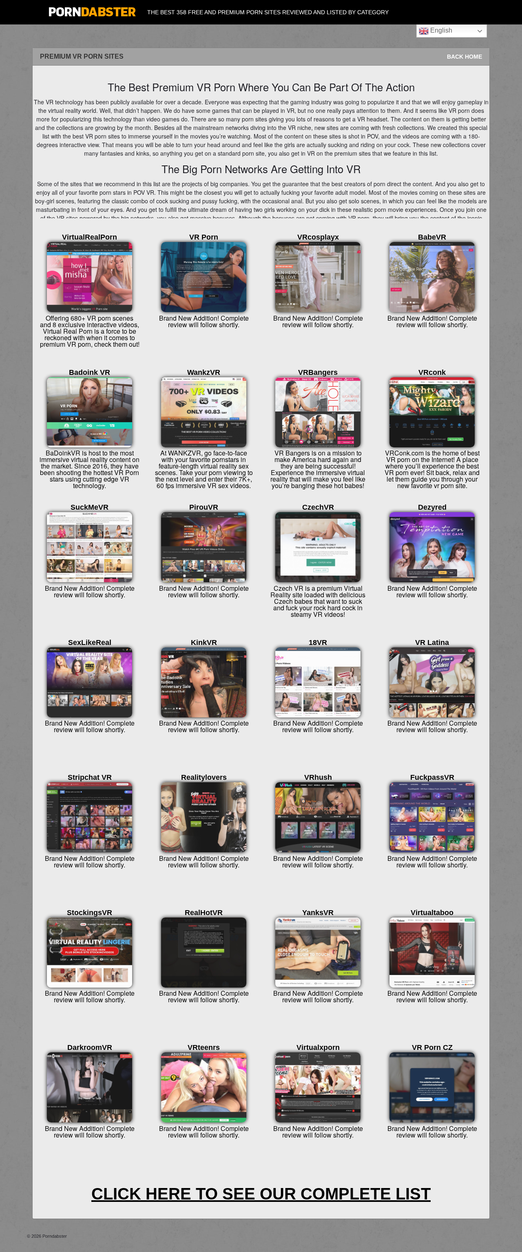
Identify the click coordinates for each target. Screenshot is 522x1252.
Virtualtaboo (432, 913)
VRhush (318, 777)
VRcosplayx (318, 237)
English (440, 30)
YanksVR (318, 913)
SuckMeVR (89, 507)
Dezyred (432, 507)
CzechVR (318, 507)
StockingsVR (89, 913)
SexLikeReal (89, 642)
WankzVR (203, 372)
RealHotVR (204, 913)
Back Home (464, 56)
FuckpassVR (432, 777)
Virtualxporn (318, 1047)
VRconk (432, 372)
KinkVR (204, 642)
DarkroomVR (89, 1047)
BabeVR (432, 237)
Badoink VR (89, 372)
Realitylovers (204, 777)
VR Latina (432, 642)
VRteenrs (204, 1047)
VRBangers (318, 372)
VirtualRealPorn (89, 237)
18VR (318, 642)
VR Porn (203, 237)
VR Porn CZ (432, 1047)
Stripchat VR (90, 777)
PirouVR (203, 507)
